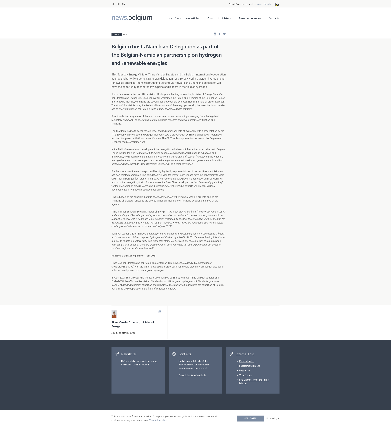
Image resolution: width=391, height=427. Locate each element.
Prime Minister (246, 361)
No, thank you (273, 418)
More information (158, 420)
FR (118, 4)
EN (123, 4)
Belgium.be (244, 370)
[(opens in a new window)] (218, 34)
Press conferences (250, 18)
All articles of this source (123, 333)
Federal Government (249, 366)
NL (112, 4)
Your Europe (245, 375)
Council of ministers (219, 18)
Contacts (274, 18)
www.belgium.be (264, 4)
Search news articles (187, 18)
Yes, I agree (250, 418)
